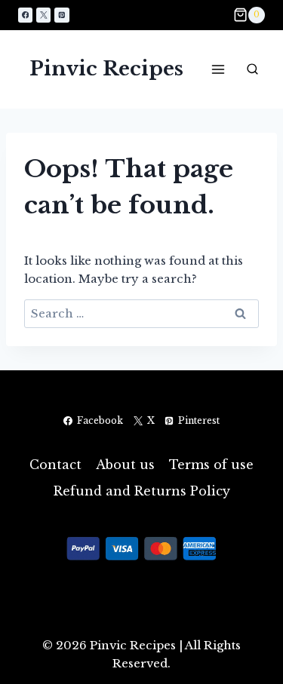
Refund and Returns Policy (142, 490)
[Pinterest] (61, 15)
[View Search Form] (252, 69)
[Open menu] (218, 69)
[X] (43, 15)
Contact (55, 464)
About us (125, 464)
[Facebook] (25, 15)
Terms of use (211, 464)
